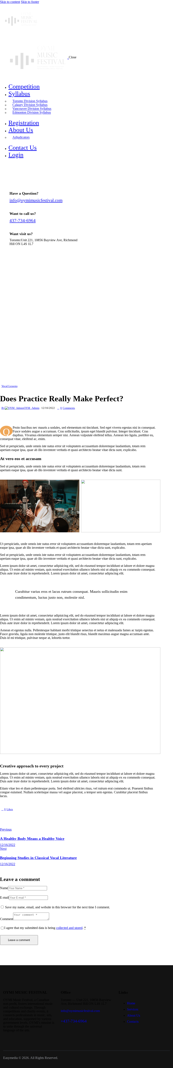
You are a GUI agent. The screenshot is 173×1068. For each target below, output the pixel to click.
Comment (6, 919)
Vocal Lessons (9, 386)
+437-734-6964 (74, 1021)
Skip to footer (30, 2)
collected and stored (69, 928)
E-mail (4, 897)
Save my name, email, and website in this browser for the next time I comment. (57, 907)
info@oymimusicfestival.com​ (80, 1011)
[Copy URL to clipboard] (34, 815)
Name (4, 888)
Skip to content (10, 2)
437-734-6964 (22, 220)
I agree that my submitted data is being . (45, 928)
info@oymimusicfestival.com (35, 200)
